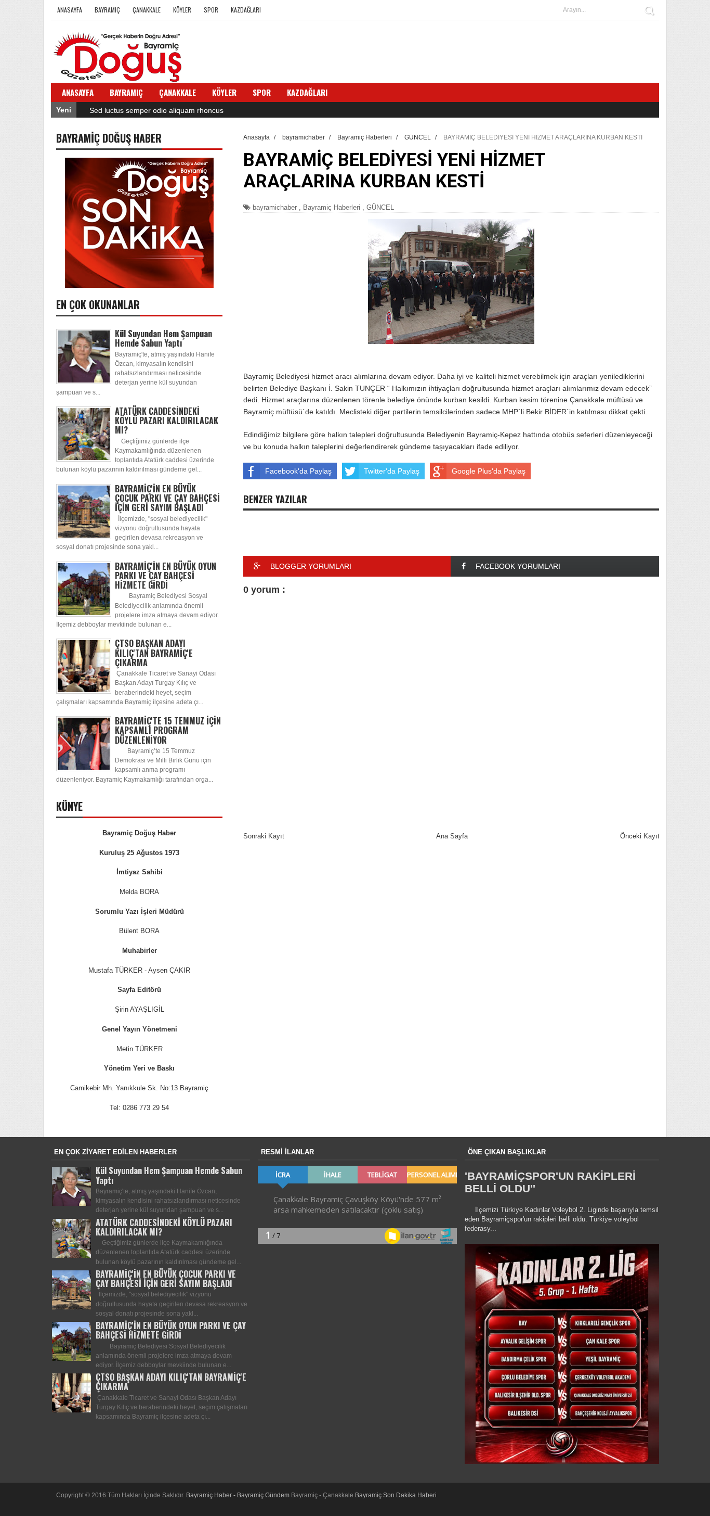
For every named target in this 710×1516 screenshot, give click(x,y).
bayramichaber (275, 207)
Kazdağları (246, 9)
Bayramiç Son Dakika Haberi (396, 1495)
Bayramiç (107, 9)
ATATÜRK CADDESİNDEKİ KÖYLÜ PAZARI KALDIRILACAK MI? (166, 420)
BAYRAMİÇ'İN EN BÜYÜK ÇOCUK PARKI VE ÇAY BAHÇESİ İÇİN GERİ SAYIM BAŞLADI (167, 498)
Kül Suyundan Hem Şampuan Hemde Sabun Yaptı (163, 338)
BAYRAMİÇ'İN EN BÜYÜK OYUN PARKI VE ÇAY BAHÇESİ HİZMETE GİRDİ (165, 575)
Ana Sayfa (452, 836)
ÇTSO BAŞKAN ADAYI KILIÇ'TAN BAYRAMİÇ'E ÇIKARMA (154, 652)
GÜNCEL (380, 207)
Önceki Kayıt (640, 836)
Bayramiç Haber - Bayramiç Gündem (238, 1495)
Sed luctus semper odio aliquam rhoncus (156, 110)
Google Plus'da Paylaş (488, 471)
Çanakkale (147, 9)
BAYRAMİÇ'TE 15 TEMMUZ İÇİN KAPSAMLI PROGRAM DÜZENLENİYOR (168, 730)
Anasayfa (69, 9)
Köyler (182, 9)
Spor (211, 9)
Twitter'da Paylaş (391, 471)
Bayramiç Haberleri (331, 207)
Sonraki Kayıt (263, 836)
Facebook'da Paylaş (298, 471)
